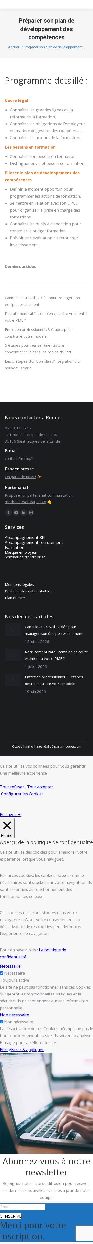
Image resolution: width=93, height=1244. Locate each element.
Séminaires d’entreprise (25, 556)
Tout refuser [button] (12, 787)
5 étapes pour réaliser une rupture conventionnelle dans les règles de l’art (38, 348)
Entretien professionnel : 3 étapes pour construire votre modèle (38, 333)
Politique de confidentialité (27, 591)
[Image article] (13, 629)
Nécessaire (14, 973)
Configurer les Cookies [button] (22, 794)
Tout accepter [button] (40, 787)
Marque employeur (21, 552)
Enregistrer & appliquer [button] (22, 1049)
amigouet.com (70, 746)
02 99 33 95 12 (18, 427)
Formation (14, 547)
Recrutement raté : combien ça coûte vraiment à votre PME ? (46, 317)
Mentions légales (19, 584)
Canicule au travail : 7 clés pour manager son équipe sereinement (42, 301)
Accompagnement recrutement (34, 542)
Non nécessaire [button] (14, 1015)
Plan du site (15, 597)
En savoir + (10, 814)
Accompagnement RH (25, 537)
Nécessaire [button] (10, 966)
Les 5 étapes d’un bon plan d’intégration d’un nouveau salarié (43, 364)
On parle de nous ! (20, 476)
